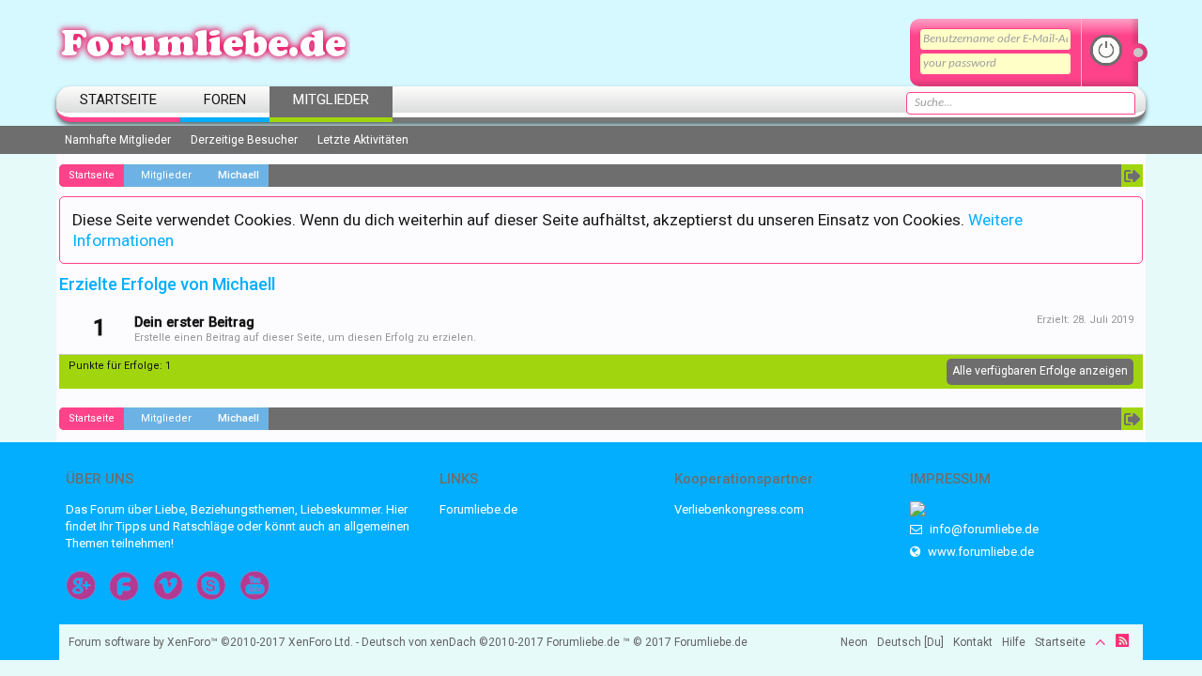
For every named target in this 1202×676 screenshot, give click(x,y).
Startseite (118, 99)
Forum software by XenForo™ (211, 642)
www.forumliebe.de (979, 552)
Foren (225, 99)
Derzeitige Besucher (244, 139)
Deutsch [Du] (910, 642)
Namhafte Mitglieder (118, 139)
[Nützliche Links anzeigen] (1132, 175)
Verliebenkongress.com (739, 509)
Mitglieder (331, 99)
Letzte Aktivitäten (362, 139)
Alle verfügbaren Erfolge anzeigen (1040, 370)
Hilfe (1013, 642)
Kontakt (973, 642)
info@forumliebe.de (983, 529)
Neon (854, 642)
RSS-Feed (1122, 640)
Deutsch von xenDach (453, 642)
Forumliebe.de (478, 509)
